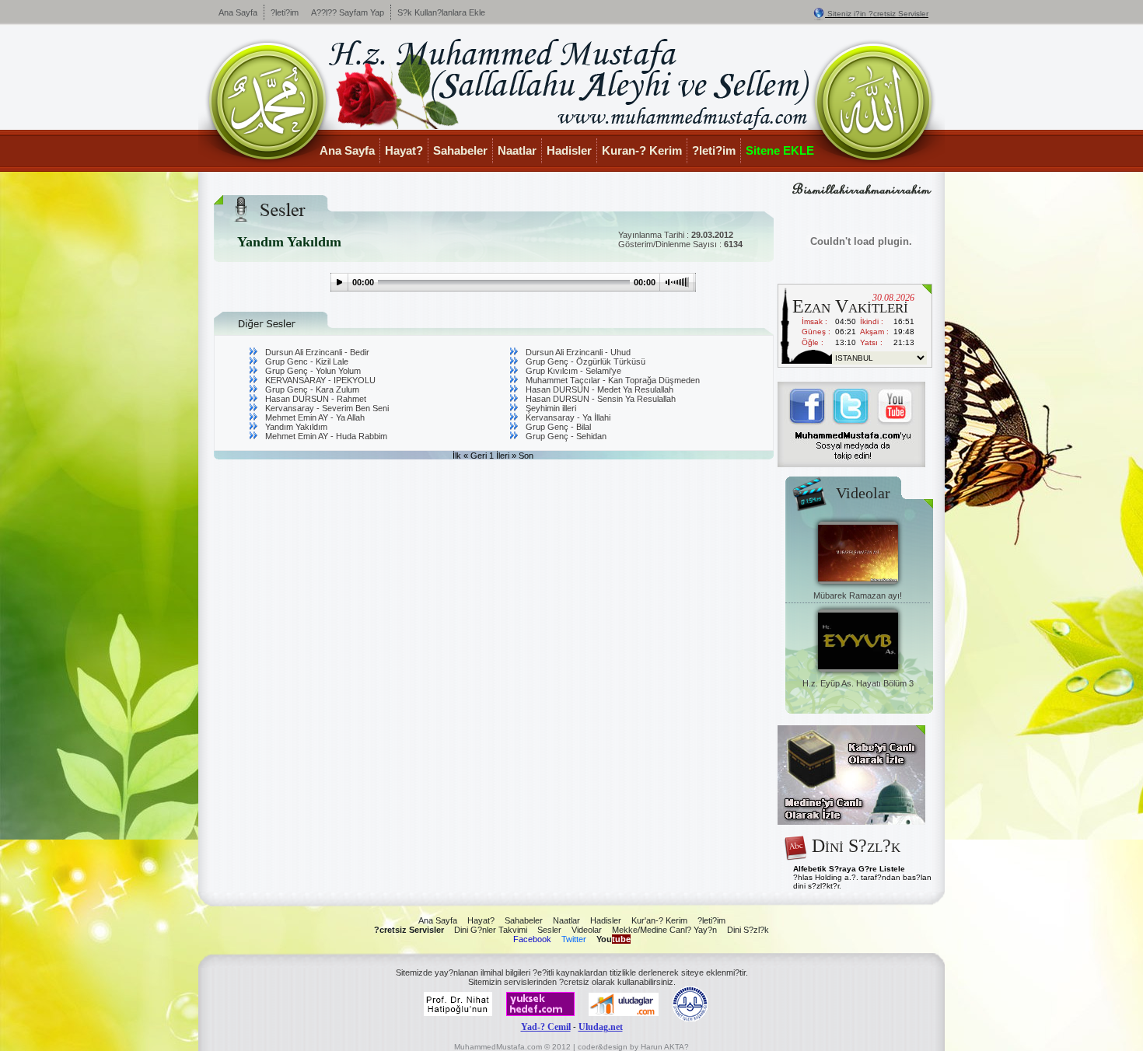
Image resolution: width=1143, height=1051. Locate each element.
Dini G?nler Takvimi (490, 929)
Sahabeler (460, 150)
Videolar (587, 929)
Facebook (532, 939)
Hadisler (569, 150)
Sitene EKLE (780, 150)
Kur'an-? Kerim (659, 920)
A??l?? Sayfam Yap (347, 12)
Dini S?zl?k (748, 929)
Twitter (573, 939)
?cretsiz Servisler (409, 929)
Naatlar (517, 150)
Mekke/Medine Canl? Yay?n (664, 929)
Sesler (549, 929)
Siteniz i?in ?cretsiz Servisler (877, 13)
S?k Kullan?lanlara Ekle (441, 12)
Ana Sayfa (237, 12)
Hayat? (404, 150)
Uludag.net (600, 1026)
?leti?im (285, 12)
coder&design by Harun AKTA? (633, 1046)
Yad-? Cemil (546, 1026)
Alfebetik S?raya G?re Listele (849, 868)
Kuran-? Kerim (642, 150)
